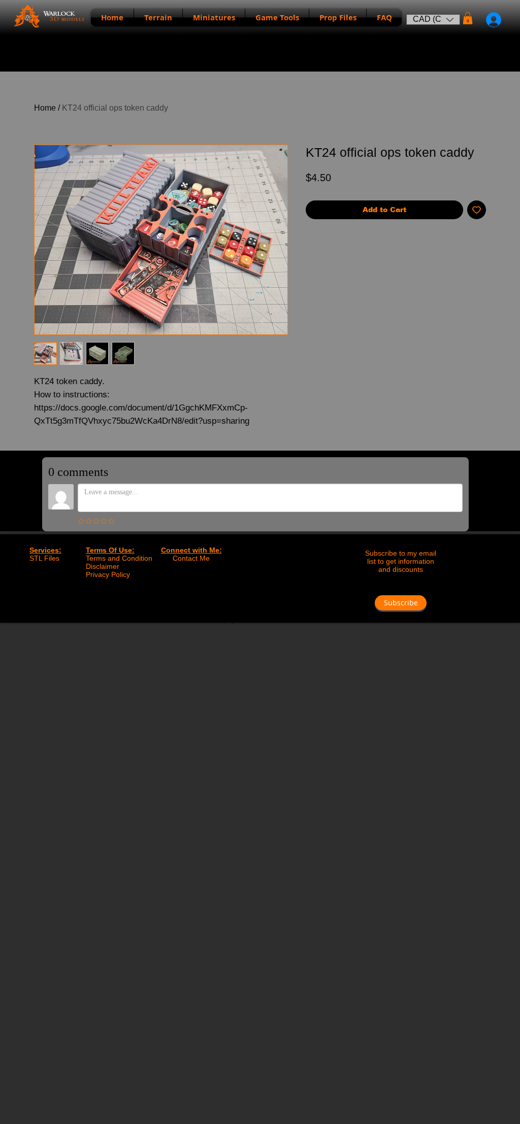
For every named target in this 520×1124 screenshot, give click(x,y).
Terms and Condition (119, 558)
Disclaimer (102, 566)
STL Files (44, 558)
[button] (433, 19)
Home (45, 108)
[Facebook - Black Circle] (249, 601)
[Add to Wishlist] (476, 209)
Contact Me (191, 558)
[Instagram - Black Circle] (270, 601)
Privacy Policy (108, 574)
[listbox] (433, 19)
